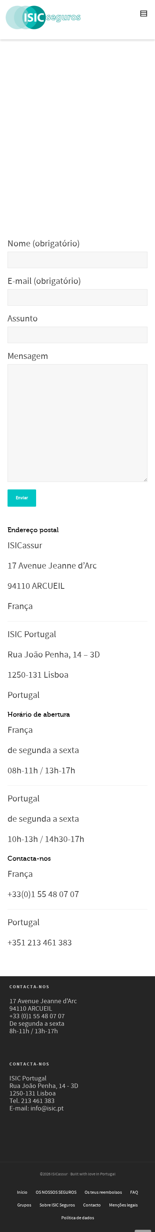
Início (22, 1192)
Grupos (24, 1205)
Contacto (92, 1205)
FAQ (134, 1192)
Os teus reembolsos (103, 1192)
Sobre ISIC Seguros (57, 1205)
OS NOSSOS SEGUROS (56, 1192)
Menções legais (123, 1205)
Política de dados (77, 1218)
